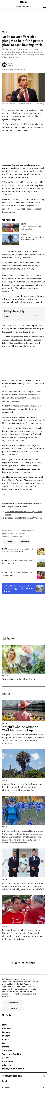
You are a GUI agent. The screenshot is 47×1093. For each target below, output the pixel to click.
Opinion (6, 1032)
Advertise (6, 1065)
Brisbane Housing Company (14, 530)
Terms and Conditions (12, 1054)
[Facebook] (3, 1015)
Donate (13, 1009)
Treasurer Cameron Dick (12, 537)
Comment (24, 542)
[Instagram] (7, 1015)
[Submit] (35, 316)
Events (5, 1039)
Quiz (4, 1043)
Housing (30, 530)
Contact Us (7, 1061)
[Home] (23, 2)
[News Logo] (23, 6)
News (4, 1025)
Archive (5, 1058)
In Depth (6, 1036)
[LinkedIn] (10, 1015)
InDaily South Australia (13, 1069)
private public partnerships (13, 534)
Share (9, 542)
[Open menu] (44, 6)
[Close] (44, 1076)
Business (6, 1028)
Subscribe (13, 1003)
